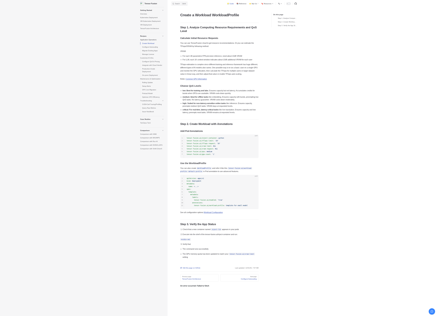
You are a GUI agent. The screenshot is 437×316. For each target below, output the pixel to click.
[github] (296, 4)
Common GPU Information (196, 79)
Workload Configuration (213, 212)
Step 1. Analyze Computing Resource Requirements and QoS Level (287, 18)
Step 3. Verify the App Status (287, 25)
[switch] (288, 3)
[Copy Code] (255, 138)
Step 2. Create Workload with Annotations (287, 22)
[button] (152, 10)
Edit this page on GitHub (191, 268)
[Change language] (280, 3)
